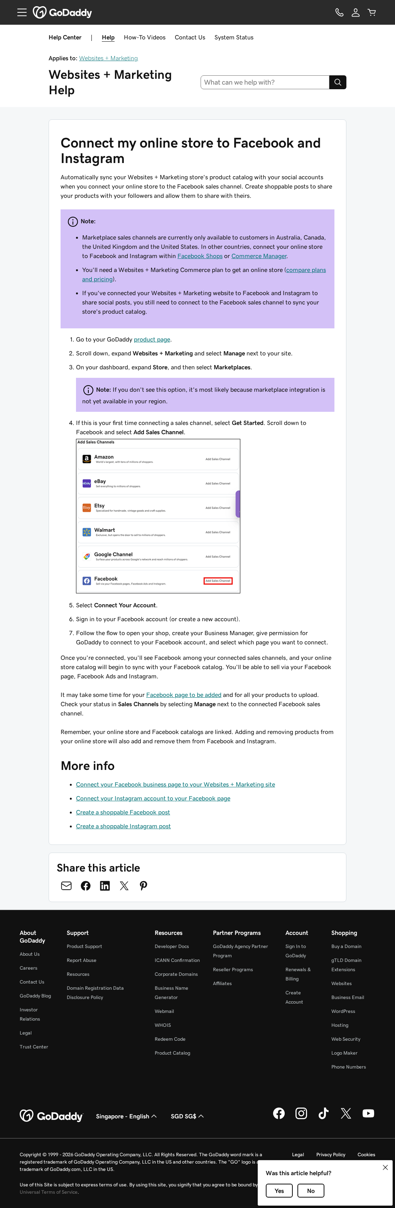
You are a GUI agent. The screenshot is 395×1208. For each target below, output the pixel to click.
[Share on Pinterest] (143, 886)
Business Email (347, 997)
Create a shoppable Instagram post (123, 826)
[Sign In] (355, 12)
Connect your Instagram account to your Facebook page (153, 798)
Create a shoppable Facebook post (123, 812)
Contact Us (190, 37)
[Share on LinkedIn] (105, 886)
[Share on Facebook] (85, 886)
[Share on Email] (66, 886)
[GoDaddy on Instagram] (301, 1118)
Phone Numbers (348, 1066)
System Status (233, 37)
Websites (341, 983)
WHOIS (163, 1025)
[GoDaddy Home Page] (52, 1116)
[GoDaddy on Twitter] (346, 1118)
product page (152, 339)
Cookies (366, 1154)
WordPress (343, 1011)
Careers (28, 967)
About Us (30, 954)
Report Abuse (81, 960)
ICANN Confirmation (177, 960)
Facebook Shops (200, 256)
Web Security (345, 1038)
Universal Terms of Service (49, 1191)
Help (108, 37)
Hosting (339, 1025)
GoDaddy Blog (35, 995)
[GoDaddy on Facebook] (279, 1118)
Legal (26, 1032)
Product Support (84, 946)
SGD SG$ (183, 1116)
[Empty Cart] (371, 12)
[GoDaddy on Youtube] (368, 1118)
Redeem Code (170, 1038)
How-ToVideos (144, 37)
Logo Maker (344, 1052)
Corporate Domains (176, 974)
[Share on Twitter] (124, 886)
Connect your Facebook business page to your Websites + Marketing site (175, 784)
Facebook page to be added (183, 694)
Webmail (164, 1011)
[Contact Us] (339, 12)
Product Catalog (172, 1052)
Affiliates (222, 983)
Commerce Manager (258, 256)
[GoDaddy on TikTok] (324, 1118)
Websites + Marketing (108, 58)
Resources (78, 974)
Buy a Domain (346, 946)
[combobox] (265, 82)
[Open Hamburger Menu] (19, 12)
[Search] (337, 82)
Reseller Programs (233, 969)
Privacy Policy (330, 1154)
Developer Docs (172, 946)
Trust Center (34, 1046)
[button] (385, 1167)
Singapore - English (122, 1116)
